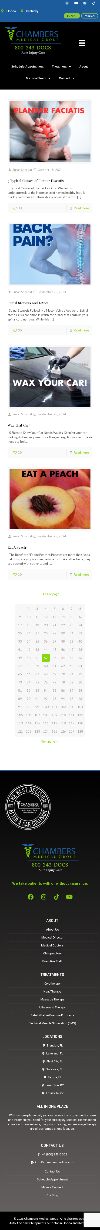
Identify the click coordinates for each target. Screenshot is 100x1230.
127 (71, 731)
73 (20, 682)
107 (37, 715)
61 (54, 666)
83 (37, 690)
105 (20, 715)
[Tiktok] (56, 897)
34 (28, 641)
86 (63, 690)
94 (63, 699)
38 (63, 641)
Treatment (59, 66)
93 (54, 699)
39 (71, 641)
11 (37, 617)
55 (71, 658)
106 (28, 715)
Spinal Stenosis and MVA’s (28, 303)
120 (80, 723)
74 (28, 682)
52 (46, 658)
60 (46, 666)
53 (54, 658)
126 (63, 731)
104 (80, 707)
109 (54, 715)
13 (54, 617)
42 (28, 649)
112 (80, 715)
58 (28, 666)
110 (63, 715)
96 (80, 699)
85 (54, 690)
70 (63, 674)
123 (37, 731)
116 (46, 723)
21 (54, 625)
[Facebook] (31, 897)
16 (80, 617)
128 (80, 731)
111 (71, 715)
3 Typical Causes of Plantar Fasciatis (36, 180)
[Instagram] (44, 897)
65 (20, 674)
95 (71, 699)
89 (20, 699)
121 (20, 731)
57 (20, 666)
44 (46, 649)
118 (63, 723)
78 (63, 682)
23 (71, 625)
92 (46, 699)
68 (46, 674)
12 (46, 617)
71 (71, 674)
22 (63, 625)
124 (46, 731)
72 (80, 674)
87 (71, 690)
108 (46, 715)
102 (63, 707)
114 (28, 723)
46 (63, 649)
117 (54, 723)
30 (63, 633)
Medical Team (36, 78)
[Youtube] (69, 897)
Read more (81, 208)
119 (71, 723)
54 (63, 658)
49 (20, 658)
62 (63, 666)
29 (54, 633)
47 (71, 649)
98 (28, 707)
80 (80, 682)
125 (54, 731)
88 (80, 690)
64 (80, 666)
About (83, 66)
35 (37, 641)
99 (37, 707)
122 (28, 731)
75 (37, 682)
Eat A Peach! (17, 547)
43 (37, 649)
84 (46, 690)
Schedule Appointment (27, 66)
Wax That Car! (19, 425)
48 (80, 649)
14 (63, 617)
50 (28, 658)
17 (20, 625)
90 (28, 699)
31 (71, 633)
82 (28, 690)
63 (71, 666)
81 (20, 690)
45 (54, 649)
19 (37, 625)
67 (37, 674)
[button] (82, 43)
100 (46, 707)
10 (28, 617)
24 (80, 625)
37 (54, 641)
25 (20, 633)
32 (80, 633)
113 (20, 723)
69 (54, 674)
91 (37, 699)
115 (37, 723)
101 (54, 707)
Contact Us (66, 78)
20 (46, 625)
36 (46, 641)
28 (46, 633)
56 (80, 658)
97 (20, 707)
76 (46, 682)
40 (80, 641)
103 (71, 707)
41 (20, 649)
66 (28, 674)
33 (20, 641)
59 (37, 666)
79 (71, 682)
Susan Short (21, 170)
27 (37, 633)
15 (71, 617)
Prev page (52, 594)
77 (54, 682)
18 (28, 625)
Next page (48, 741)
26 (28, 633)
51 (37, 658)
